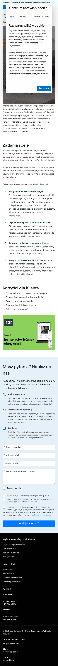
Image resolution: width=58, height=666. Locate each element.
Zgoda (11, 16)
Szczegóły (24, 16)
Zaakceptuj (44, 88)
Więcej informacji (41, 16)
